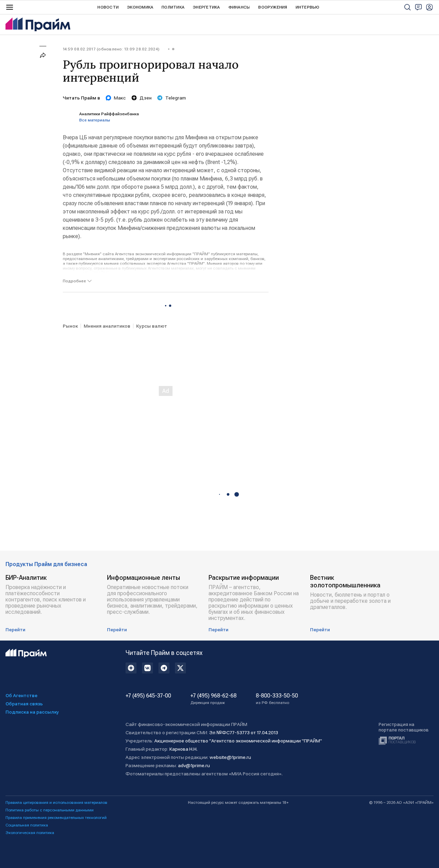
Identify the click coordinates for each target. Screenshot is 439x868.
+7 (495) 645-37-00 (148, 696)
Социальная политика (26, 825)
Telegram (175, 98)
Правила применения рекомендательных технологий (56, 817)
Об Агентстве (21, 695)
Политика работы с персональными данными (49, 810)
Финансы (239, 7)
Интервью (308, 7)
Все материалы (94, 120)
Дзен (146, 98)
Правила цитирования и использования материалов (56, 802)
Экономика (140, 7)
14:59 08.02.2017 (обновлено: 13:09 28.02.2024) (111, 49)
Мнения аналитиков (107, 326)
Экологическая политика (29, 832)
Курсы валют (151, 326)
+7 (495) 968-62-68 (213, 699)
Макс (120, 98)
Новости (108, 7)
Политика (173, 7)
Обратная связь (24, 703)
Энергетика (206, 7)
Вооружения (272, 7)
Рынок (70, 326)
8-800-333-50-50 (277, 699)
